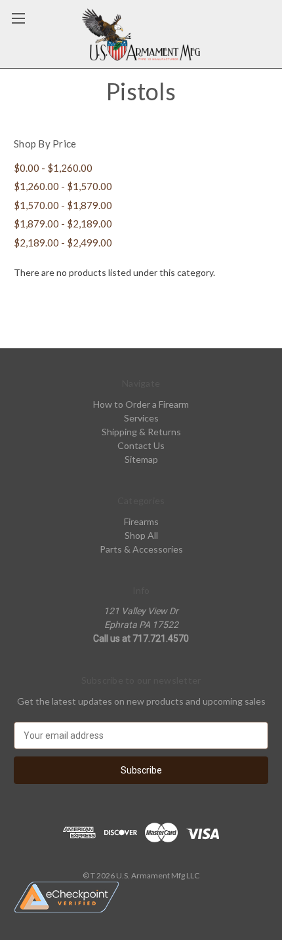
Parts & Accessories (141, 549)
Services (141, 417)
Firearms (141, 521)
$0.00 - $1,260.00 (53, 168)
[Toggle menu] (18, 18)
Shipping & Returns (141, 431)
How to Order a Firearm (141, 404)
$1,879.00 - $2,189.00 (63, 223)
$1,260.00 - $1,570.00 (63, 186)
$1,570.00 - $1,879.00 (63, 205)
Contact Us (141, 445)
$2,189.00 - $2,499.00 (63, 242)
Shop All (141, 535)
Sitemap (141, 459)
